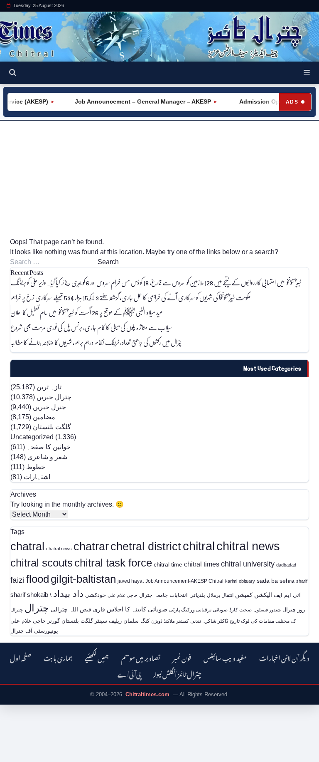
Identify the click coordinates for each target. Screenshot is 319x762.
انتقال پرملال (220, 595)
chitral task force (113, 563)
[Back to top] (14, 754)
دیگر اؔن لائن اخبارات (284, 657)
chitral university (248, 564)
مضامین (44, 417)
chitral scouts (41, 563)
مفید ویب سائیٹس (225, 657)
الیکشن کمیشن (253, 594)
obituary (247, 581)
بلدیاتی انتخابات (187, 595)
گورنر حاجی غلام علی (35, 621)
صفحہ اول (20, 657)
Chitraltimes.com (147, 694)
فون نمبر (182, 657)
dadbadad (286, 564)
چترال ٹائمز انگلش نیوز (177, 673)
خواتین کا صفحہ (49, 446)
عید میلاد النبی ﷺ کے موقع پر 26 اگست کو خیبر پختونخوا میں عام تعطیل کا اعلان (86, 312)
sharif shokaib (29, 594)
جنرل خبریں (49, 407)
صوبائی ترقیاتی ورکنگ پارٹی (198, 610)
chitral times (201, 564)
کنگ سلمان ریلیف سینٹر (122, 621)
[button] (307, 72)
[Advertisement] (159, 179)
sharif (301, 581)
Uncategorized (32, 436)
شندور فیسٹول (267, 609)
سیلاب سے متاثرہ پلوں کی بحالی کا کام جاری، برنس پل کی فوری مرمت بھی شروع (91, 327)
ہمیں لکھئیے (97, 657)
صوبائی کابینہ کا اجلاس (137, 609)
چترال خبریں (54, 397)
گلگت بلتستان (52, 426)
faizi (17, 580)
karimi (231, 581)
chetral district (145, 546)
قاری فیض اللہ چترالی (78, 609)
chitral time (168, 564)
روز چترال (293, 609)
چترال (37, 608)
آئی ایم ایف (287, 595)
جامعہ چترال (153, 595)
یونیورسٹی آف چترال (34, 631)
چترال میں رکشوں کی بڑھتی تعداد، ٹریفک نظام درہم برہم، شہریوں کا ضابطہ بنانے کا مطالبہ (96, 342)
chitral (199, 546)
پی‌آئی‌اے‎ (129, 673)
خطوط (35, 466)
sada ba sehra (275, 580)
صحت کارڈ (240, 610)
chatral (27, 546)
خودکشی (95, 595)
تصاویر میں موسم (140, 657)
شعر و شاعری (47, 456)
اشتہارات (37, 476)
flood (37, 579)
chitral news (248, 546)
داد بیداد (68, 594)
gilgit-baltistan (83, 579)
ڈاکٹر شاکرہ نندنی (209, 621)
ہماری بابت (58, 657)
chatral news (59, 548)
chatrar (91, 546)
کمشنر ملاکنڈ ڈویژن (170, 621)
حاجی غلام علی (122, 595)
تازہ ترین (49, 387)
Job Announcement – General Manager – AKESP (137, 101)
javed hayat (131, 581)
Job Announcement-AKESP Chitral (184, 581)
